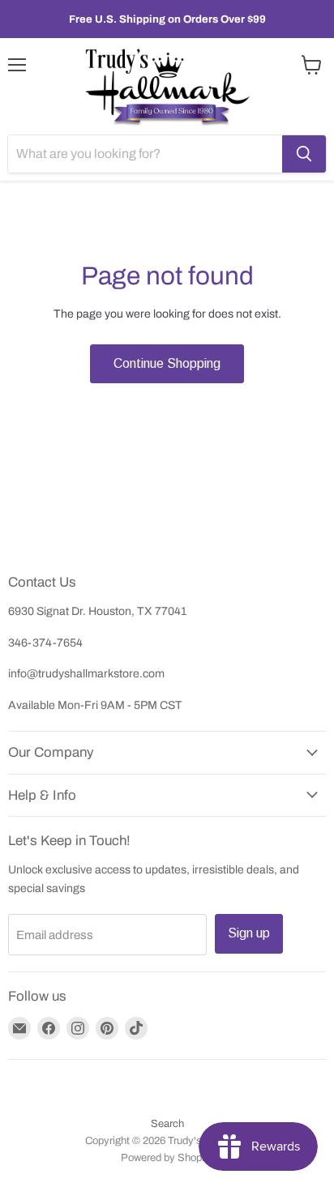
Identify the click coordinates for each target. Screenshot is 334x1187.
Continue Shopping (167, 363)
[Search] (304, 154)
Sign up (249, 933)
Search (167, 1123)
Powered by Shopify (167, 1158)
